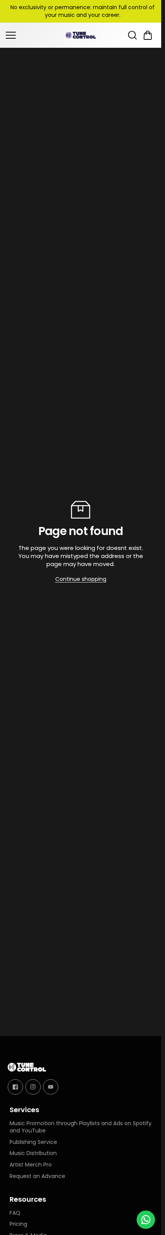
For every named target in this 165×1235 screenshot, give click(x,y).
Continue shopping (80, 579)
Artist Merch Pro (31, 1164)
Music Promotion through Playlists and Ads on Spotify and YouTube (81, 1127)
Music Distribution (33, 1153)
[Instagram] (33, 1086)
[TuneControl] (80, 35)
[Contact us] (146, 1220)
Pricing (18, 1224)
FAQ (15, 1213)
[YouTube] (50, 1086)
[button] (147, 35)
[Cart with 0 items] (147, 35)
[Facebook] (15, 1086)
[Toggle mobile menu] (33, 35)
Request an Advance (37, 1176)
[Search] (132, 35)
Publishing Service (33, 1142)
